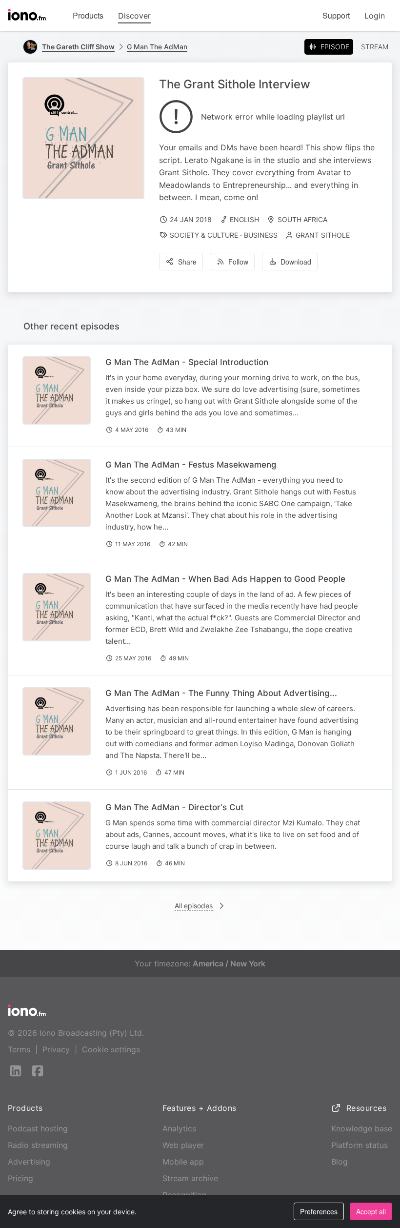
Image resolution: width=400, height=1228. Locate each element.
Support (336, 15)
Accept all (371, 1211)
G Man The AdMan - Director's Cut (174, 807)
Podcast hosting (38, 1128)
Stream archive (190, 1178)
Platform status (359, 1145)
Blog (339, 1162)
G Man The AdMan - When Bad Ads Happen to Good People (225, 579)
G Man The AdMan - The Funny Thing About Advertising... (221, 693)
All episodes (194, 905)
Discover (134, 15)
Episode (334, 46)
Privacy (56, 1049)
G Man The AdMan (157, 46)
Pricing (20, 1178)
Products (88, 15)
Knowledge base (361, 1128)
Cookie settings (111, 1049)
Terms (19, 1049)
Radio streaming (38, 1145)
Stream (374, 46)
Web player (183, 1145)
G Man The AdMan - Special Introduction (186, 362)
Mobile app (183, 1162)
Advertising (29, 1162)
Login (374, 15)
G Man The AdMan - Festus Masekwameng (191, 465)
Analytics (179, 1128)
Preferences (319, 1211)
